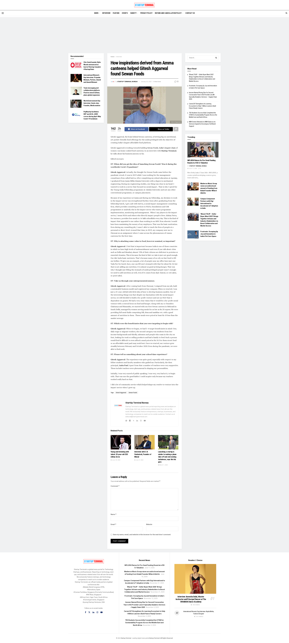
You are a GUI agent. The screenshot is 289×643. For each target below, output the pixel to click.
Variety (133, 13)
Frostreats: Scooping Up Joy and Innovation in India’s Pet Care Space (209, 234)
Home (112, 56)
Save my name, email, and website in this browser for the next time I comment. (142, 534)
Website (149, 524)
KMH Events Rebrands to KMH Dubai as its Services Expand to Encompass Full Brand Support (202, 124)
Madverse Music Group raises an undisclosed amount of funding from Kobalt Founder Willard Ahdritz (208, 188)
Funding (192, 155)
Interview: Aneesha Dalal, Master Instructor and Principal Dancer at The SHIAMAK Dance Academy (191, 599)
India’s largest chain (167, 148)
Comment (115, 486)
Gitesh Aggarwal (121, 392)
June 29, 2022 (116, 460)
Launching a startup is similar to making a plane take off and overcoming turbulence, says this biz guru (167, 457)
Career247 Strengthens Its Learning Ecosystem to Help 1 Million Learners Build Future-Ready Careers (202, 106)
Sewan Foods (152, 148)
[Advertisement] (144, 33)
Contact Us (190, 13)
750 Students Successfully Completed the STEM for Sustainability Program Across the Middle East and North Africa (203, 115)
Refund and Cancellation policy (168, 13)
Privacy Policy (146, 13)
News (96, 13)
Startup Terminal (126, 638)
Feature (116, 13)
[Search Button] (216, 57)
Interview (106, 13)
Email (113, 524)
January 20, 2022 (146, 81)
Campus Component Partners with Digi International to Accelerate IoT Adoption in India (209, 203)
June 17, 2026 (192, 168)
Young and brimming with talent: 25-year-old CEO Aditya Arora (120, 454)
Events (125, 13)
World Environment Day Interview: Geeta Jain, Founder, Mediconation (92, 103)
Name (114, 514)
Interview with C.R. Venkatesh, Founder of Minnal (142, 454)
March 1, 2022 (163, 465)
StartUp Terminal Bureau (127, 81)
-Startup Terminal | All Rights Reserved (161, 638)
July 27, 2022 (139, 460)
